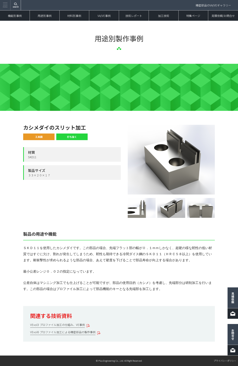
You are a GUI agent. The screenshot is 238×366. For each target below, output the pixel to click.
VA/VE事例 (104, 16)
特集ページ (193, 16)
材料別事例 (74, 16)
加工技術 (163, 16)
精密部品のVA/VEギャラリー (213, 5)
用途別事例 (45, 16)
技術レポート (133, 16)
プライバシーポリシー (225, 360)
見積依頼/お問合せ (223, 16)
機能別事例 (15, 16)
